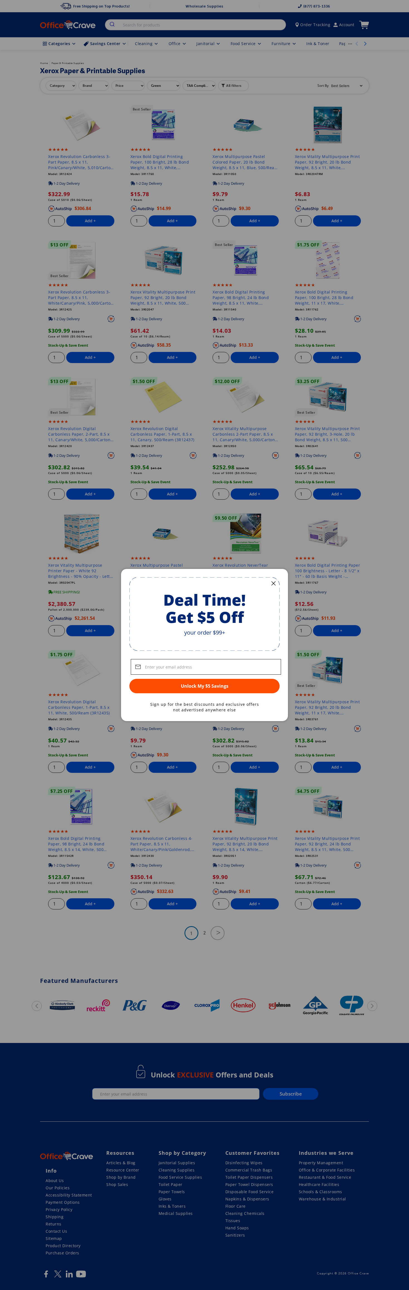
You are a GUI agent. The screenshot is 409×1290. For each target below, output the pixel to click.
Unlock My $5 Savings (204, 686)
